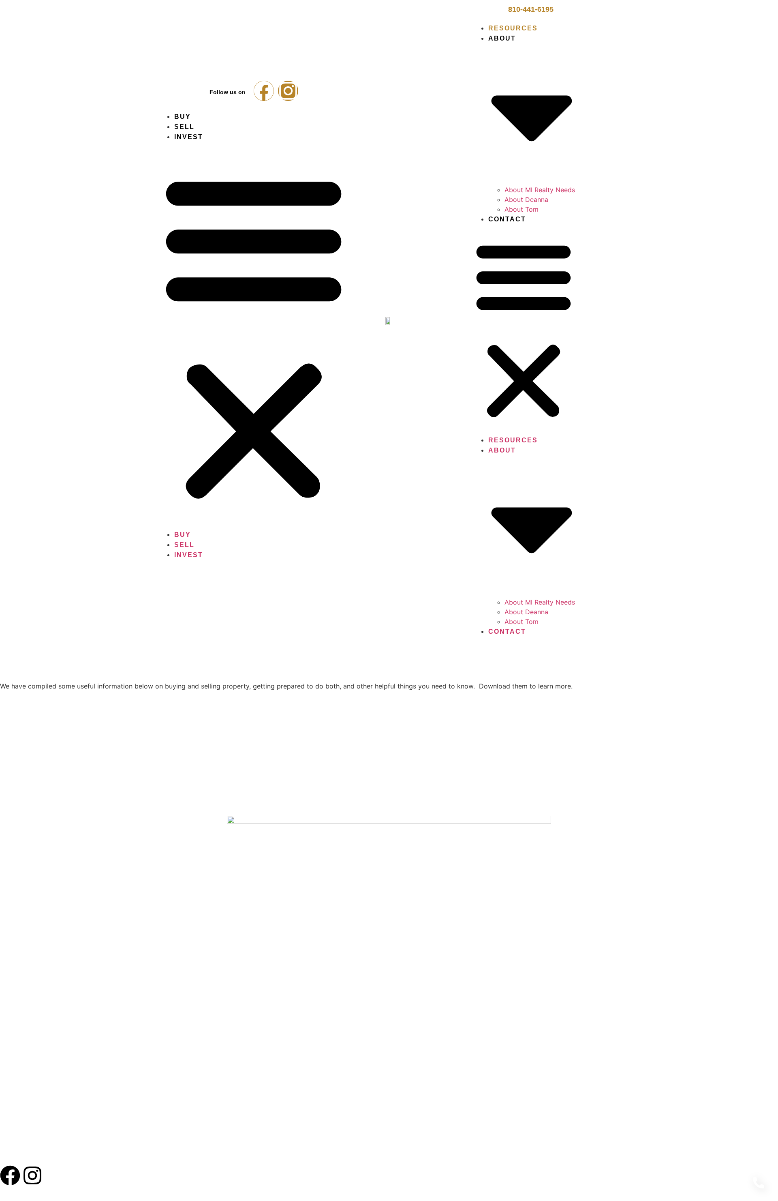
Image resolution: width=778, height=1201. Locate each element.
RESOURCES (127, 1155)
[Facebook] (264, 91)
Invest (188, 136)
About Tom (521, 209)
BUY (6, 1155)
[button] (253, 336)
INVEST (76, 1155)
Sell (184, 126)
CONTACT (219, 1155)
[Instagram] (288, 91)
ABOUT (175, 1155)
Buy (182, 116)
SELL (39, 1155)
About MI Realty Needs (539, 190)
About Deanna (526, 199)
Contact (507, 219)
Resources (513, 28)
